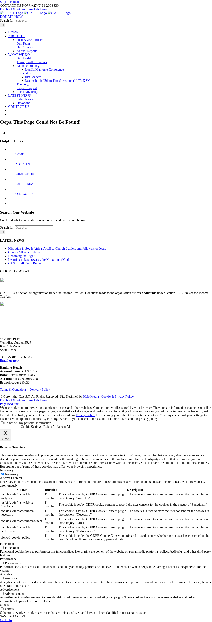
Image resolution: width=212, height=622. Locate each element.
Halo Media (91, 396)
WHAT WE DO (24, 174)
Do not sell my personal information (27, 423)
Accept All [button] (64, 426)
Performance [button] (8, 559)
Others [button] (4, 605)
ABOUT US (22, 164)
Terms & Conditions (13, 389)
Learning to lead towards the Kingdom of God (38, 259)
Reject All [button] (50, 426)
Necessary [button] (6, 470)
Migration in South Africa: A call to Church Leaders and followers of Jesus (57, 248)
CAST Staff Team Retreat (25, 263)
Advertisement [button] (9, 589)
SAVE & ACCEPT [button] (12, 616)
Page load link (9, 404)
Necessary (11, 474)
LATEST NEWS (25, 184)
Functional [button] (7, 543)
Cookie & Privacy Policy (117, 396)
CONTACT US (24, 193)
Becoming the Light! (21, 256)
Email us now (9, 360)
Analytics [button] (6, 574)
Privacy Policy (85, 415)
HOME (19, 154)
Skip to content (10, 2)
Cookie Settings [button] (31, 426)
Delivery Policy (40, 389)
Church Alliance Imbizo (24, 252)
